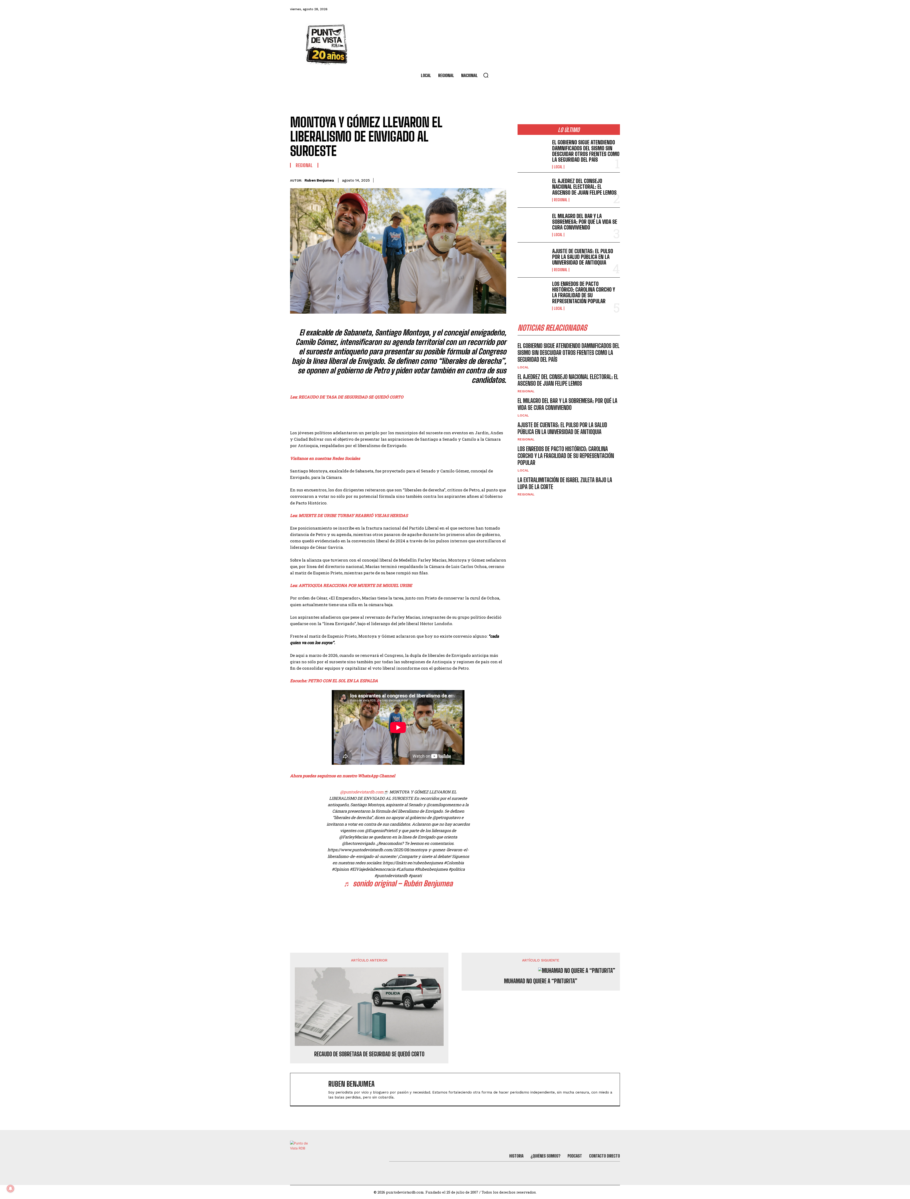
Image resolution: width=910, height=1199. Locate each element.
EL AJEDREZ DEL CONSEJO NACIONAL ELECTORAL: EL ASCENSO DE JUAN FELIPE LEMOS (584, 187)
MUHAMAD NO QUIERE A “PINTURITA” (540, 981)
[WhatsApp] (479, 179)
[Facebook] (550, 9)
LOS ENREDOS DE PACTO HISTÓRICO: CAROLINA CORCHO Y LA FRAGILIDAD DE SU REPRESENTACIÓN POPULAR (583, 292)
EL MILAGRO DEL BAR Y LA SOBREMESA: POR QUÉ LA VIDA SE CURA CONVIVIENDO (584, 222)
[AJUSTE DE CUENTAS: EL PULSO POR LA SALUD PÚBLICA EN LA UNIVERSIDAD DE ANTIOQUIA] (533, 260)
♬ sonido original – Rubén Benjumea (398, 883)
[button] (485, 75)
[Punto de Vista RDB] (327, 44)
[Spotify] (615, 9)
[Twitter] (563, 9)
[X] (457, 179)
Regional (304, 165)
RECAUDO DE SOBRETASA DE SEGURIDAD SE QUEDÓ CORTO (369, 1054)
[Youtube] (602, 9)
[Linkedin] (468, 179)
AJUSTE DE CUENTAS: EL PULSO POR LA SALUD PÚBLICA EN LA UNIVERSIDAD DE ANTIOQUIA (582, 257)
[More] (501, 179)
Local (558, 167)
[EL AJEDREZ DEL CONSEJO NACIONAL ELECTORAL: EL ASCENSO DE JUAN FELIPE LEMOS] (533, 190)
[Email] (490, 179)
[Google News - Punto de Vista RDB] (398, 908)
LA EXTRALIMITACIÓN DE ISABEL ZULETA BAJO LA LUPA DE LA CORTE (565, 483)
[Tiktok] (576, 9)
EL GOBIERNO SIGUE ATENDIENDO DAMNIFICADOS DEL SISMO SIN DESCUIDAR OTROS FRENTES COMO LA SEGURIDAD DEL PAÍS (585, 151)
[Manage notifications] (10, 1188)
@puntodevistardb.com (361, 792)
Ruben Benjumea (319, 180)
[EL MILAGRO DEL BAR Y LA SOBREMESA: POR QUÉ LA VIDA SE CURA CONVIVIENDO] (533, 225)
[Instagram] (589, 9)
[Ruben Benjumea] (311, 1089)
